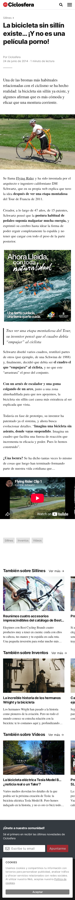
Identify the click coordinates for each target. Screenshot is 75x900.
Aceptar (37, 891)
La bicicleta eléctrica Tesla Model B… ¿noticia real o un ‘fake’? (32, 782)
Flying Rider (25, 178)
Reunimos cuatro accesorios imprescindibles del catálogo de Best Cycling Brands (32, 620)
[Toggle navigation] (69, 5)
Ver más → (56, 571)
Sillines (7, 17)
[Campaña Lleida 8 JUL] (37, 285)
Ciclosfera (14, 57)
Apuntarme (57, 848)
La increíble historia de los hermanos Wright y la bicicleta (32, 700)
